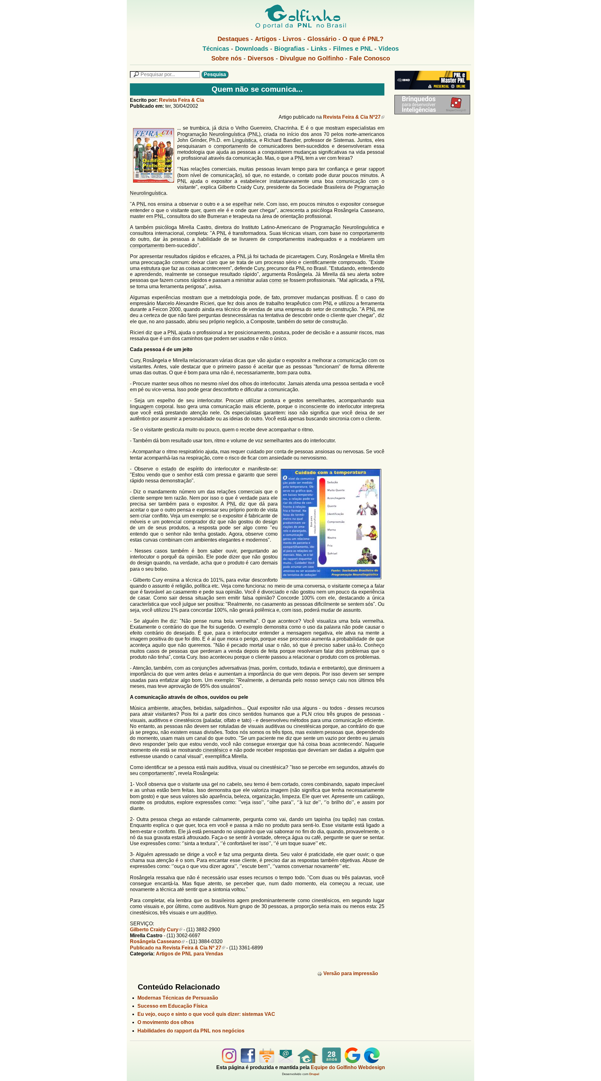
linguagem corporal (151, 406)
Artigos (266, 38)
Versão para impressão (350, 973)
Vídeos (388, 48)
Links (319, 48)
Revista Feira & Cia (181, 100)
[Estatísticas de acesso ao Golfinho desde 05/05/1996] (331, 1061)
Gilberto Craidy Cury (154, 929)
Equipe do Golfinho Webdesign (348, 1067)
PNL (254, 134)
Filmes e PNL (352, 48)
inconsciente (313, 406)
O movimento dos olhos (165, 1022)
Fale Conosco (369, 58)
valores (190, 796)
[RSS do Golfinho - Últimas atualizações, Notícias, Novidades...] (266, 1061)
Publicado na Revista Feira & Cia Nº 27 (175, 947)
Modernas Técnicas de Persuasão (177, 997)
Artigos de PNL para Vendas (189, 953)
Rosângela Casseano (155, 941)
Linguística (244, 140)
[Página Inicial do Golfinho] (307, 1061)
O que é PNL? (362, 38)
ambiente (158, 708)
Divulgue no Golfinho (311, 58)
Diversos (261, 58)
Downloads (251, 48)
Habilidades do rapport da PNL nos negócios (190, 1030)
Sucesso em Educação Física (172, 1006)
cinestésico (215, 750)
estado (168, 468)
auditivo (207, 912)
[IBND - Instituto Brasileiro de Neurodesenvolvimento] (431, 92)
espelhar (242, 204)
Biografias (289, 48)
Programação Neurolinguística (211, 134)
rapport (376, 169)
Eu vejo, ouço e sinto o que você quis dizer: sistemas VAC (206, 1014)
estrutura (150, 268)
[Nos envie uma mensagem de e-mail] (286, 1061)
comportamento (231, 146)
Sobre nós (226, 58)
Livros (292, 38)
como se (278, 280)
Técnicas (216, 48)
